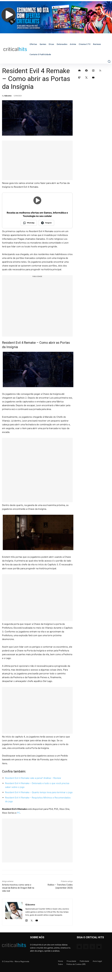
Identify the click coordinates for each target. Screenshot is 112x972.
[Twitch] (79, 77)
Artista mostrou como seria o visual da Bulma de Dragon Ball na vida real (18, 887)
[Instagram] (26, 920)
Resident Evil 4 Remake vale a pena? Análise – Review (33, 778)
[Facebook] (86, 70)
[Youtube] (37, 920)
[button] (109, 61)
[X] (31, 920)
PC (18, 812)
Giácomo (8, 96)
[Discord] (79, 70)
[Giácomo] (13, 912)
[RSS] (100, 70)
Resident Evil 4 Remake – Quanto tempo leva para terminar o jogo (39, 792)
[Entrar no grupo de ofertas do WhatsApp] (56, 17)
